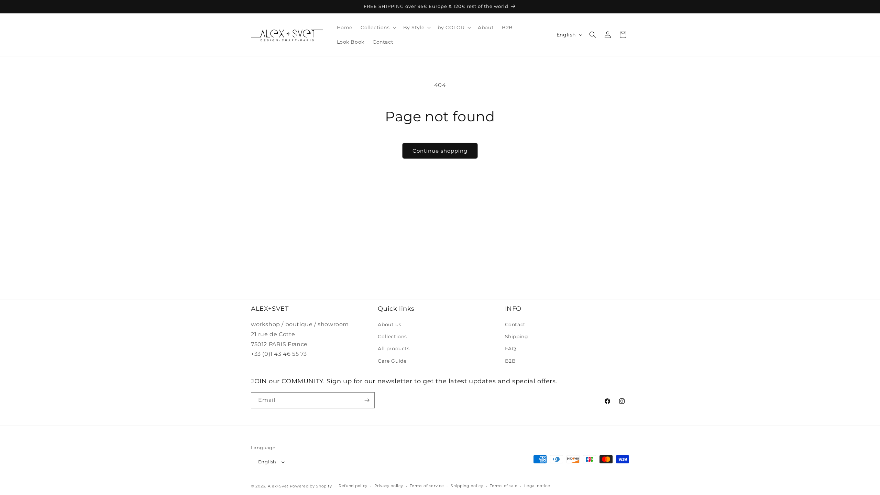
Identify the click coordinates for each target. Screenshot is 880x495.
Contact (515, 324)
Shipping (516, 336)
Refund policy (353, 485)
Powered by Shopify (311, 486)
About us (389, 324)
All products (393, 348)
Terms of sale (503, 485)
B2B (510, 361)
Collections (392, 336)
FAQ (510, 348)
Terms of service (427, 485)
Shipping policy (467, 485)
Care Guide (392, 361)
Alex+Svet (278, 486)
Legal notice (537, 485)
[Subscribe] (366, 400)
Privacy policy (388, 485)
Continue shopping (440, 150)
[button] (377, 27)
